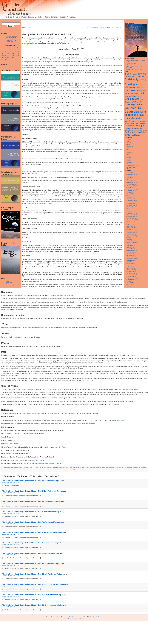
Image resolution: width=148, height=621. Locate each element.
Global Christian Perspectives (135, 65)
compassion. (140, 88)
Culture (129, 147)
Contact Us (71, 17)
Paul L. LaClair (140, 123)
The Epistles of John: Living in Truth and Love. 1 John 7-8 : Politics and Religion (31, 563)
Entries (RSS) (67, 618)
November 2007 (131, 274)
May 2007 (129, 284)
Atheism (129, 76)
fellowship (136, 96)
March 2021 (130, 172)
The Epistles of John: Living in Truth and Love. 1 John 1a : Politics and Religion (31, 543)
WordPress (72, 616)
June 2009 (130, 245)
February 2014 (131, 200)
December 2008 (131, 253)
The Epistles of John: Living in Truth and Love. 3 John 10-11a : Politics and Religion (32, 491)
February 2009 (131, 250)
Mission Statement (11, 37)
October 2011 (130, 234)
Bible (141, 76)
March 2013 (130, 211)
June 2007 (130, 282)
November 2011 (131, 232)
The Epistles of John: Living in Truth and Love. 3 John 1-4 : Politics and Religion (31, 481)
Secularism (143, 130)
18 (18, 53)
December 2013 (131, 203)
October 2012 (130, 218)
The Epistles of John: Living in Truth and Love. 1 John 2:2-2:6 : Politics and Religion (32, 574)
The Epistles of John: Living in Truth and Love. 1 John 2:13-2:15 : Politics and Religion (33, 584)
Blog (10, 17)
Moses (134, 121)
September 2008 (131, 258)
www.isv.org (121, 420)
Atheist (136, 77)
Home (4, 17)
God (137, 99)
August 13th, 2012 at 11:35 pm (10, 503)
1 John (128, 73)
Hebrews (129, 152)
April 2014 (129, 197)
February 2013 (131, 213)
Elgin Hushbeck (141, 90)
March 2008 (130, 268)
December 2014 (131, 185)
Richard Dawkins (132, 128)
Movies (129, 157)
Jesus (129, 111)
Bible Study (130, 143)
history (127, 108)
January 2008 (130, 271)
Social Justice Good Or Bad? (134, 69)
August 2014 (130, 190)
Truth (128, 134)
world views (136, 135)
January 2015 (130, 184)
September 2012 (131, 219)
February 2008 (131, 270)
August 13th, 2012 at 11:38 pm (10, 596)
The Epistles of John (132, 165)
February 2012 (131, 227)
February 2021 (131, 174)
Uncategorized (131, 167)
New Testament (129, 123)
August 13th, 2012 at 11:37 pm (10, 554)
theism (143, 132)
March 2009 (130, 248)
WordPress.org (10, 285)
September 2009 (131, 242)
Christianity (131, 79)
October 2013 (130, 206)
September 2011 (131, 236)
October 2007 (130, 276)
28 (8, 57)
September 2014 (131, 189)
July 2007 (129, 281)
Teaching (54, 17)
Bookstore (39, 17)
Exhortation (135, 93)
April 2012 (129, 224)
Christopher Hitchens (132, 86)
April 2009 (129, 247)
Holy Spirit (137, 107)
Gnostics (130, 99)
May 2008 (129, 265)
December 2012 (131, 215)
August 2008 (130, 260)
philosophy (129, 126)
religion (141, 125)
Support (63, 17)
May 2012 (129, 223)
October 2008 (130, 257)
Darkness (130, 90)
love (127, 118)
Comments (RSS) (78, 618)
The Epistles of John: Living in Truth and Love (46, 34)
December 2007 (131, 273)
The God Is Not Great (133, 132)
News (15, 17)
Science (143, 128)
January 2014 (130, 202)
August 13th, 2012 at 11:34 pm (10, 482)
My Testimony (9, 39)
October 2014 (130, 187)
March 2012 (130, 226)
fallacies (128, 96)
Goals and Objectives (11, 36)
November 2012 (131, 216)
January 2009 (130, 252)
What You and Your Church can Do (11, 41)
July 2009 (129, 244)
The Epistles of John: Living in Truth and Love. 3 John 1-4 (103, 27)
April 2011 (129, 239)
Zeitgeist (129, 168)
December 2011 (131, 231)
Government (130, 151)
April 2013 (129, 210)
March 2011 (130, 240)
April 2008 (129, 266)
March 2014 (130, 198)
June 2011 (130, 237)
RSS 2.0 (118, 467)
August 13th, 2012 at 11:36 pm (10, 523)
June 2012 (130, 221)
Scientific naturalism (132, 130)
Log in (7, 281)
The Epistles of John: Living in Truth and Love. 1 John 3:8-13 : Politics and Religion (32, 605)
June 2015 (130, 177)
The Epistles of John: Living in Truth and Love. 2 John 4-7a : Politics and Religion (31, 512)
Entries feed (9, 282)
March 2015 (130, 181)
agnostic (141, 73)
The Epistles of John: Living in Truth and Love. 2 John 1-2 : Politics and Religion (31, 501)
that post (117, 286)
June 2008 (130, 263)
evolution (128, 93)
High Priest (137, 104)
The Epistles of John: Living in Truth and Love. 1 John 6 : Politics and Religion (30, 553)
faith (142, 93)
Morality (128, 121)
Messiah (136, 118)
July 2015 (129, 176)
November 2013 (131, 205)
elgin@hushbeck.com (30, 44)
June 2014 (130, 193)
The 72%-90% (27, 27)
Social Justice (130, 164)
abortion (135, 74)
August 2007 (130, 279)
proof (135, 126)
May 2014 (129, 195)
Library (31, 17)
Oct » (6, 59)
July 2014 (129, 192)
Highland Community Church (84, 40)
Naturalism (141, 121)
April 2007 (129, 286)
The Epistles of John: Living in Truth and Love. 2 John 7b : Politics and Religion (31, 522)
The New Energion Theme (95, 616)
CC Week (23, 17)
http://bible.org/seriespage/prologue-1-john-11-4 (47, 464)
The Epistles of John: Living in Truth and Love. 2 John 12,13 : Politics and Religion (32, 532)
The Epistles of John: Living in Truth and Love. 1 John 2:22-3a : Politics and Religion (32, 595)
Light (136, 111)
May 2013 (129, 208)
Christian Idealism (131, 63)
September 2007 (131, 278)
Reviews (129, 159)
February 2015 (131, 182)
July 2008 (129, 261)
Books (47, 17)
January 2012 (130, 229)
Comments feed (10, 283)
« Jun (2, 59)
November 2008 (131, 255)
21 (8, 55)
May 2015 (129, 179)
